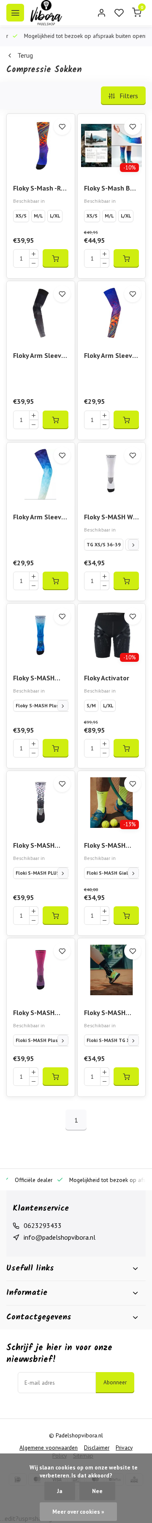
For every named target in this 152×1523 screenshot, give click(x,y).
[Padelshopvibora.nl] (46, 12)
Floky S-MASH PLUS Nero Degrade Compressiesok (36, 846)
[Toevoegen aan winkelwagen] (55, 258)
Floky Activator (106, 678)
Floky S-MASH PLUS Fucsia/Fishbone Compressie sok (37, 1013)
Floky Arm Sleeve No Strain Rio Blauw (39, 517)
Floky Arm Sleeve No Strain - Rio (110, 356)
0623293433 (43, 1225)
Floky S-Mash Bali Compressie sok (111, 188)
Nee (97, 1491)
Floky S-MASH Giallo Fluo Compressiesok (107, 846)
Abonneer (115, 1382)
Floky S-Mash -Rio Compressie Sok (39, 188)
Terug (25, 55)
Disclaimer (96, 1447)
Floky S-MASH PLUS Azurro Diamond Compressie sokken (33, 678)
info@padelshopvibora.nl (59, 1237)
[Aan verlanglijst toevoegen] (62, 126)
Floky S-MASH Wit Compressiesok (111, 517)
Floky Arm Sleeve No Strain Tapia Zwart (39, 356)
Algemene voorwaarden (48, 1447)
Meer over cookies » (78, 1511)
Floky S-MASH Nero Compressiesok (107, 1013)
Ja (59, 1491)
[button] (133, 544)
